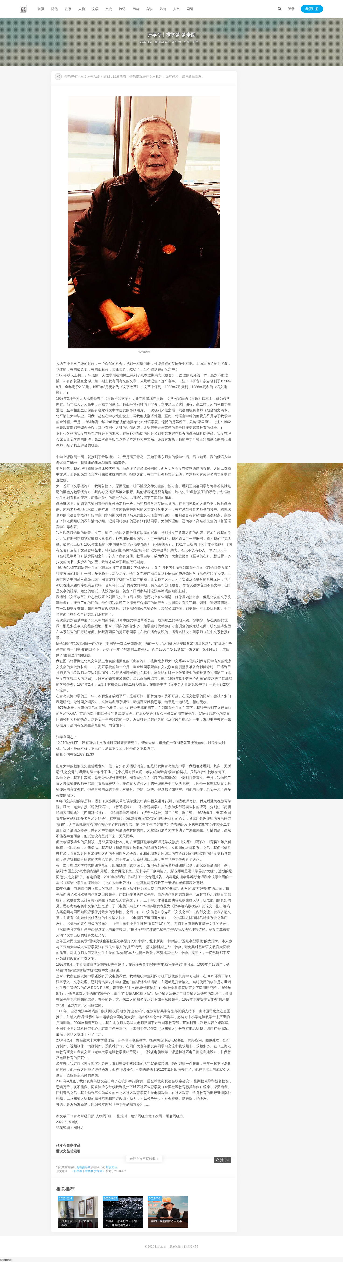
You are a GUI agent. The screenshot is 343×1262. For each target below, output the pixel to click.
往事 (68, 9)
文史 (108, 9)
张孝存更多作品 (68, 1145)
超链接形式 (84, 1167)
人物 (81, 9)
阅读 (136, 9)
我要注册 (311, 9)
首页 (41, 9)
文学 (95, 9)
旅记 (122, 9)
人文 (176, 9)
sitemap (6, 1260)
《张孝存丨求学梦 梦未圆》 (88, 1171)
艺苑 (163, 9)
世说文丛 (111, 1167)
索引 (190, 9)
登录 (291, 9)
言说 (149, 9)
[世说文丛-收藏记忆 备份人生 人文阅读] (23, 9)
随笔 (54, 9)
